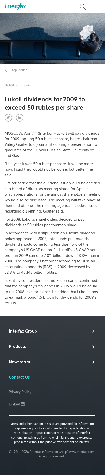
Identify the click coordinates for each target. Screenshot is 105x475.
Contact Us (19, 377)
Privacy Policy (20, 392)
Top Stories (19, 70)
